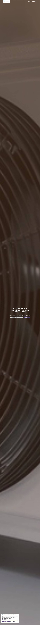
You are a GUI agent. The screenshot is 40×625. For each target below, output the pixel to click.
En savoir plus (4, 619)
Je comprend (6, 621)
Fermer (14, 621)
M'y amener (26, 317)
